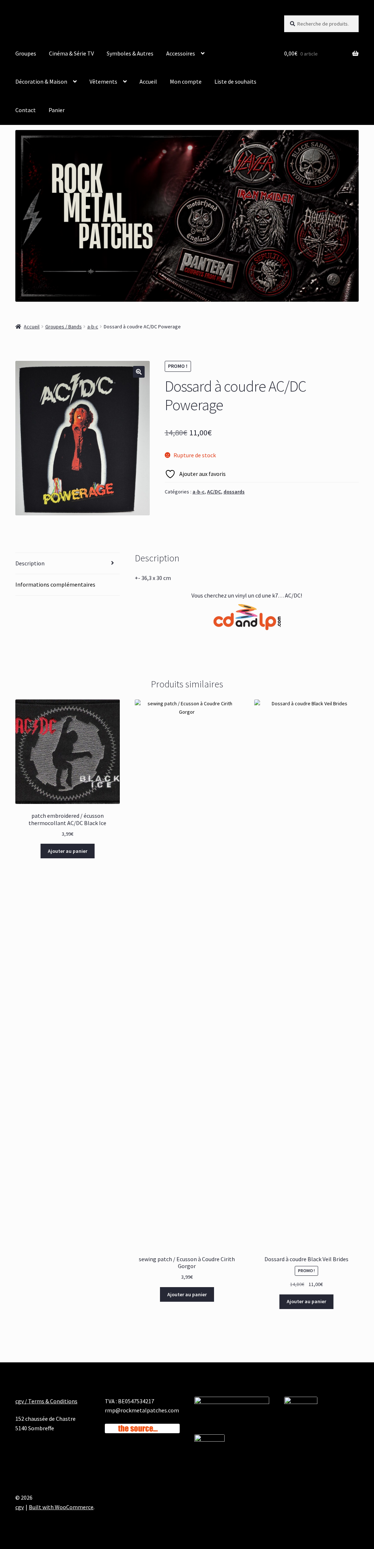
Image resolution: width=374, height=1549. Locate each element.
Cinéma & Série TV (71, 53)
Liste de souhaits (235, 81)
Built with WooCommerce (61, 1507)
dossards (234, 491)
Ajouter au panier (67, 851)
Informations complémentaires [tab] (55, 584)
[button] (139, 372)
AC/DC (214, 491)
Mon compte (186, 81)
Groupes (25, 53)
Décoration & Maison (41, 81)
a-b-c (92, 326)
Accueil (148, 81)
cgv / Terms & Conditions (46, 1401)
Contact (25, 110)
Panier (57, 110)
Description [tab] (30, 563)
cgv (19, 1507)
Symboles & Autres (130, 53)
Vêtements (103, 81)
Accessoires (180, 53)
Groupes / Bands (63, 326)
